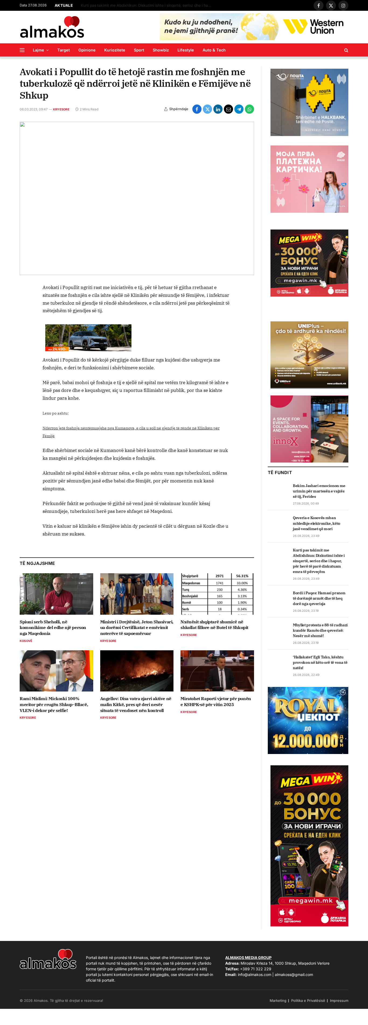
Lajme (38, 50)
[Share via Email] (228, 109)
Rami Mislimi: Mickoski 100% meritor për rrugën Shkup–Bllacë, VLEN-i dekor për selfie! (54, 704)
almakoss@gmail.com (294, 974)
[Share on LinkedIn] (218, 109)
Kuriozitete (114, 50)
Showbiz (161, 50)
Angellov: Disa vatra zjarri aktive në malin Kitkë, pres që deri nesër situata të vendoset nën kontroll (135, 704)
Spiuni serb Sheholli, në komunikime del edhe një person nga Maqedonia (53, 627)
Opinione (87, 50)
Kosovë (26, 641)
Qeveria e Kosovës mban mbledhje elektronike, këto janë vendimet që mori (316, 523)
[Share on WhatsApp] (249, 109)
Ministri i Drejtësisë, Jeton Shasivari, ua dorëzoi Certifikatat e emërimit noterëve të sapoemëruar (136, 627)
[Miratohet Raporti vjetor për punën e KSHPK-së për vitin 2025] (217, 671)
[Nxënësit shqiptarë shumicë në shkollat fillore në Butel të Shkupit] (217, 593)
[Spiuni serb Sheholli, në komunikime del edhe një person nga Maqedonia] (56, 593)
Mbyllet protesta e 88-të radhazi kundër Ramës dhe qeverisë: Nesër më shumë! (320, 630)
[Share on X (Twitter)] (207, 109)
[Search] (345, 50)
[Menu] (22, 50)
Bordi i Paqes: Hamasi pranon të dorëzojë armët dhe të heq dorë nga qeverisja (319, 598)
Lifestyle (186, 50)
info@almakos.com (254, 974)
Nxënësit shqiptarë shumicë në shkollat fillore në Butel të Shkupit (214, 624)
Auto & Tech (214, 50)
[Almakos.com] (52, 27)
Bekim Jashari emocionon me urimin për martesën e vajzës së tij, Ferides (319, 491)
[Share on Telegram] (239, 109)
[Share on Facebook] (197, 109)
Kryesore (61, 109)
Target (63, 50)
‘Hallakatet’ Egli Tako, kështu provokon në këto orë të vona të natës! (320, 662)
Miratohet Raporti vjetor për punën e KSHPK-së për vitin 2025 (215, 701)
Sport (139, 50)
